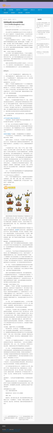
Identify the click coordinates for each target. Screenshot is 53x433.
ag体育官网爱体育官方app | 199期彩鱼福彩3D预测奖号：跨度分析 (11, 418)
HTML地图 (19, 429)
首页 (5, 9)
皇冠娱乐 (13, 12)
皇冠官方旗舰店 (7, 133)
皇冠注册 (20, 12)
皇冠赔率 (25, 9)
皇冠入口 (33, 9)
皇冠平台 (18, 9)
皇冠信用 (6, 12)
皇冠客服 (11, 9)
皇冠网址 (9, 19)
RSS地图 (15, 429)
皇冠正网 (27, 12)
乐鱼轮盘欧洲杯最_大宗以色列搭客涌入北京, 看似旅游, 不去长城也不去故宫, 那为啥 (26, 418)
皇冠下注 (40, 9)
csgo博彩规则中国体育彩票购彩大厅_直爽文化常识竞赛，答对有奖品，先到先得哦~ (43, 32)
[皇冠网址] (6, 6)
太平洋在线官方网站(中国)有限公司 (12, 118)
